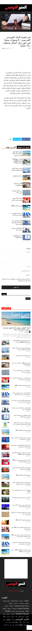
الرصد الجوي (21, 616)
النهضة (12, 619)
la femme (14, 608)
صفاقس (20, 622)
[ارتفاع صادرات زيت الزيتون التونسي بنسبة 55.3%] (5, 492)
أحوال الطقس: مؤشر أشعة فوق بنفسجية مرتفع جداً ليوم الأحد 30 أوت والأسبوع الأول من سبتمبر (21, 153)
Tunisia (13, 611)
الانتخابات (12, 614)
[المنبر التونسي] (16, 7)
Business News (6, 601)
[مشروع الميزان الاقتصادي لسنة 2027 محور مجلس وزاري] (5, 529)
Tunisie (7, 611)
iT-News (11, 606)
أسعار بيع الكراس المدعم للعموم (21, 176)
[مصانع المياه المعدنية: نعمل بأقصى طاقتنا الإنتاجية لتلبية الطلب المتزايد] (26, 170)
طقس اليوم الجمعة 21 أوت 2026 (23, 520)
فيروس (9, 622)
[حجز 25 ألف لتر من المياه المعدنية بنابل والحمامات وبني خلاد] (26, 192)
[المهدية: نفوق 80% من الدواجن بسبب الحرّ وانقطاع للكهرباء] (26, 185)
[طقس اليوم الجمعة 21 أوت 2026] (5, 522)
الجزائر (4, 614)
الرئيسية (28, 12)
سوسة (24, 622)
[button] (30, 2)
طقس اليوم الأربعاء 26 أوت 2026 (23, 430)
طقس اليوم (15, 622)
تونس (8, 619)
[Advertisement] (16, 569)
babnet (26, 601)
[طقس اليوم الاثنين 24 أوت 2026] (5, 477)
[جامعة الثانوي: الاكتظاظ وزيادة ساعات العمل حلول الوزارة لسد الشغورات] (5, 447)
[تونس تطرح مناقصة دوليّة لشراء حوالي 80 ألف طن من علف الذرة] (5, 514)
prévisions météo (20, 611)
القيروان (8, 616)
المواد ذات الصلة (24, 147)
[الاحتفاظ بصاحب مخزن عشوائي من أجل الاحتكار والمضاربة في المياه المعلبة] (26, 215)
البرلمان (8, 614)
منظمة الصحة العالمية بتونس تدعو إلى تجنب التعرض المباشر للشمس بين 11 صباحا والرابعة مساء (21, 222)
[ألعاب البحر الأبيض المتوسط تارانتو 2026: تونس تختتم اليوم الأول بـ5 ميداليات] (5, 462)
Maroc (9, 608)
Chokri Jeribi (21, 603)
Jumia (6, 606)
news (27, 611)
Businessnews (14, 601)
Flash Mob (15, 603)
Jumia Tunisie (23, 608)
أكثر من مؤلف (11, 147)
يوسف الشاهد (6, 624)
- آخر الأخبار (23, 12)
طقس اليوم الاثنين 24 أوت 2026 (23, 475)
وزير (13, 624)
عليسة (3, 48)
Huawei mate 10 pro (22, 606)
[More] (10, 139)
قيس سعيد (26, 624)
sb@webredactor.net (13, 591)
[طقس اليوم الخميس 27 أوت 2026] (26, 207)
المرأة (4, 616)
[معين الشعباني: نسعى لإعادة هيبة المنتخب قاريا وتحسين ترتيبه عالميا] (26, 200)
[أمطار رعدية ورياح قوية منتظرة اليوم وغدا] (5, 499)
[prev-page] (29, 243)
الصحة (16, 616)
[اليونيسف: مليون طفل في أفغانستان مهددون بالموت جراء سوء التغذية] (5, 439)
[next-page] (26, 243)
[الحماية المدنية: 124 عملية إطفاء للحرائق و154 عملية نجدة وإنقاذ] (5, 469)
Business (21, 601)
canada (27, 603)
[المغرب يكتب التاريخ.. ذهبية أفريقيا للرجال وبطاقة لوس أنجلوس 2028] (5, 454)
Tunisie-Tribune (22, 614)
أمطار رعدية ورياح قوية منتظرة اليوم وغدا (21, 497)
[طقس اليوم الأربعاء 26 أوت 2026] (5, 432)
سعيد (28, 622)
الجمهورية (27, 616)
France (10, 603)
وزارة (16, 624)
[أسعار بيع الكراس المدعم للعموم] (26, 177)
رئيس (4, 619)
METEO (5, 608)
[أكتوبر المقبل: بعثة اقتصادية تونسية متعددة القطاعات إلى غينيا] (26, 230)
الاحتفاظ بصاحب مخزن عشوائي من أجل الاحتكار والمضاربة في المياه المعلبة (20, 215)
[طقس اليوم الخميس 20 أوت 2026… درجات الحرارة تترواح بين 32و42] (5, 551)
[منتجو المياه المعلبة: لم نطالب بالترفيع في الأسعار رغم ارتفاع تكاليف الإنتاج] (5, 544)
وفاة (10, 624)
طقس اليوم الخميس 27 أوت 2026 (20, 205)
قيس (6, 622)
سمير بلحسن (27, 331)
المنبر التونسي (22, 619)
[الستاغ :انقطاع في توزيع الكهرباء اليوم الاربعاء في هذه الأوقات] (26, 237)
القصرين (12, 616)
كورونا (21, 624)
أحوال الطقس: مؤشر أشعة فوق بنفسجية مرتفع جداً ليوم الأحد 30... (16, 329)
